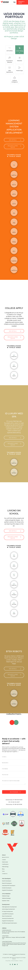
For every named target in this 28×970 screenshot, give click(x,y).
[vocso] (14, 852)
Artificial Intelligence (14, 81)
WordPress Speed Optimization (9, 923)
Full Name (4, 756)
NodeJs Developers (6, 887)
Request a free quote (13, 146)
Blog (3, 869)
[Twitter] (10, 964)
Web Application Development (9, 906)
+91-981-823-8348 (17, 799)
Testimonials (5, 862)
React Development (7, 916)
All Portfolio (10, 50)
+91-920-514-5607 (15, 802)
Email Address (5, 768)
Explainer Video (5, 900)
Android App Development (8, 909)
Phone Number (5, 774)
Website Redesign (6, 898)
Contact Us (4, 873)
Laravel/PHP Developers (7, 913)
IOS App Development (7, 911)
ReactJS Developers (7, 883)
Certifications (5, 864)
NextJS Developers (6, 880)
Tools (3, 871)
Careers (4, 859)
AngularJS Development (8, 920)
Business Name (5, 762)
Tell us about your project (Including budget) (10, 780)
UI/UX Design (19, 51)
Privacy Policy (8, 960)
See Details (13, 140)
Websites (19, 60)
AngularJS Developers (7, 890)
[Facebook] (17, 964)
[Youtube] (15, 964)
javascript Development (8, 918)
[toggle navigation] (14, 2)
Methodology (5, 866)
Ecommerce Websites (9, 61)
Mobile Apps (19, 70)
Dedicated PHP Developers (8, 885)
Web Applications (9, 71)
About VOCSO (5, 857)
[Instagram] (12, 964)
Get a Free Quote (14, 791)
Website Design (5, 895)
